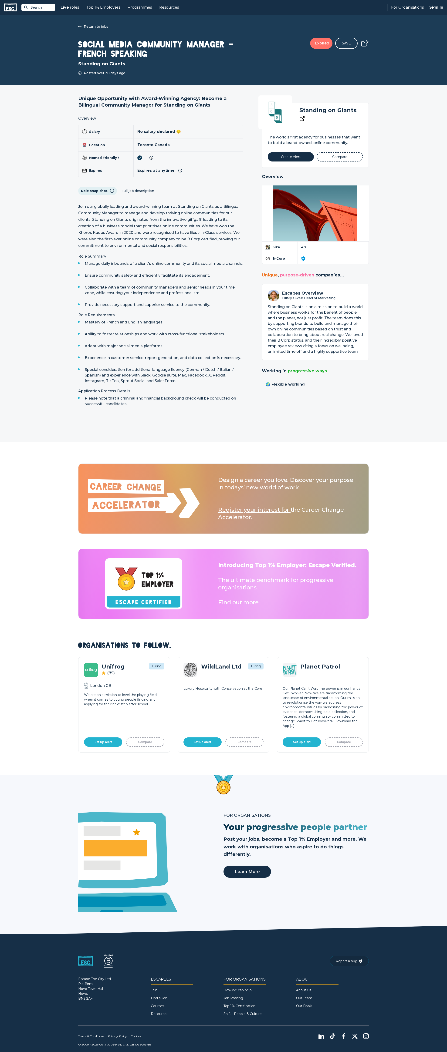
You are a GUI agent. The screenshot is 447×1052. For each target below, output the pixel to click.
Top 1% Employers (103, 7)
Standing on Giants (327, 110)
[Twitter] (355, 1036)
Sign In (436, 7)
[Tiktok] (332, 1036)
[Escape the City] (10, 7)
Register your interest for (254, 509)
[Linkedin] (321, 1036)
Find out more (238, 602)
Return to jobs (96, 26)
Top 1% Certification (239, 1006)
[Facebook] (343, 1036)
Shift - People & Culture (243, 1014)
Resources (169, 7)
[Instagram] (366, 1036)
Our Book (304, 1006)
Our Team (304, 998)
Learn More (247, 871)
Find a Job (159, 998)
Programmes (140, 7)
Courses (157, 1006)
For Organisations (407, 7)
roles (70, 7)
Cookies (136, 1036)
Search (36, 7)
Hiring (157, 666)
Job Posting (233, 998)
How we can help (238, 990)
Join (154, 990)
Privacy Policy (117, 1036)
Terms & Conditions (91, 1036)
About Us (303, 990)
